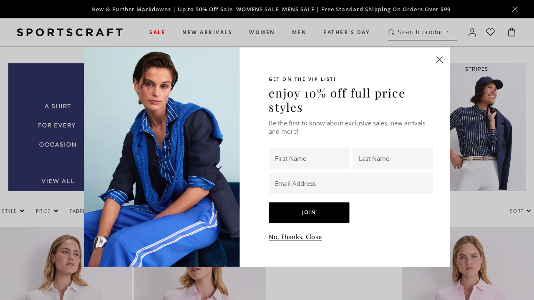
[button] (439, 59)
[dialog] (267, 150)
